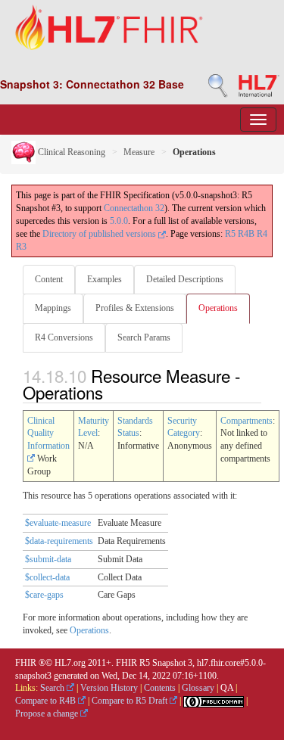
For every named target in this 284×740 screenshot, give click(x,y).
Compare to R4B (46, 700)
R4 (262, 234)
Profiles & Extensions (134, 308)
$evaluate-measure (58, 523)
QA (226, 687)
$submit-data (48, 559)
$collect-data (47, 577)
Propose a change (47, 713)
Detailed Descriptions (184, 279)
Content (49, 279)
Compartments (246, 420)
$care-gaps (44, 594)
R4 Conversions (64, 337)
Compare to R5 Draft (131, 700)
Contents (160, 687)
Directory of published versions (100, 234)
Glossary (198, 687)
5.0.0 (119, 221)
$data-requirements (59, 541)
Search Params (143, 337)
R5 (230, 234)
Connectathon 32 (134, 208)
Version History (109, 687)
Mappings (53, 308)
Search (53, 687)
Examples (104, 279)
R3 (21, 246)
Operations (218, 308)
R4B (246, 234)
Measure (138, 152)
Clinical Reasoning (70, 152)
